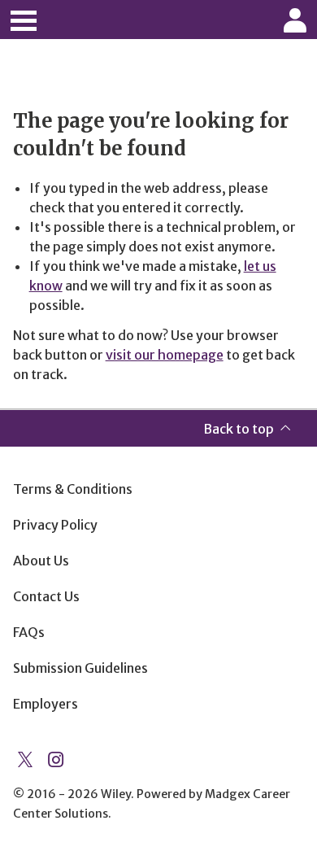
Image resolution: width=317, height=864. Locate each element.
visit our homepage (165, 355)
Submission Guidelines (80, 668)
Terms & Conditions (72, 489)
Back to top (238, 429)
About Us (41, 560)
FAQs (29, 632)
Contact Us (46, 596)
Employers (45, 704)
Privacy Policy (55, 525)
